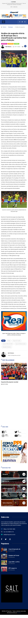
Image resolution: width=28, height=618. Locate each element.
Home (4, 27)
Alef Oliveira (8, 46)
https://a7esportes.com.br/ (14, 355)
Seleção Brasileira (7, 347)
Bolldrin (19, 612)
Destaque (10, 27)
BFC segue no (13, 568)
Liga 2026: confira (14, 562)
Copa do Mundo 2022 (8, 343)
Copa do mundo (16, 340)
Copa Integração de (14, 549)
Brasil (9, 340)
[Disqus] (14, 405)
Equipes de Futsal (14, 555)
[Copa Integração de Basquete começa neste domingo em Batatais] (4, 550)
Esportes (10, 43)
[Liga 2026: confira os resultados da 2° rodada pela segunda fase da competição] (4, 562)
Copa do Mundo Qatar (20, 343)
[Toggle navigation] (3, 21)
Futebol (17, 43)
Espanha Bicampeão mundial (9, 382)
